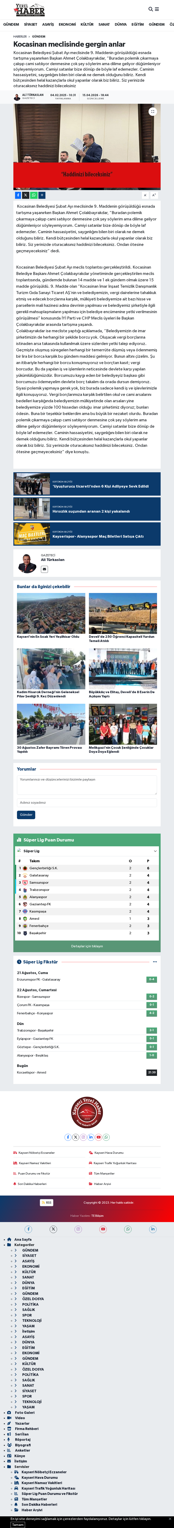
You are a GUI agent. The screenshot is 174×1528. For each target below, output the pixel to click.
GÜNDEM (11, 25)
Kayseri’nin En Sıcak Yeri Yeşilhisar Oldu (48, 636)
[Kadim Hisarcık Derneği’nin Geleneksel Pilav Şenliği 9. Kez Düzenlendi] (51, 669)
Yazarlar (21, 1423)
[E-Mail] (44, 569)
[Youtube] (98, 1137)
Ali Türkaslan (53, 560)
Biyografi (22, 1445)
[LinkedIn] (90, 1137)
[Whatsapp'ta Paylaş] (34, 195)
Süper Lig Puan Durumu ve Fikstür (50, 1494)
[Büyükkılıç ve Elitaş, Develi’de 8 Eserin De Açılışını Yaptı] (123, 669)
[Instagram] (83, 1137)
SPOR (27, 1315)
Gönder (26, 815)
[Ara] (151, 9)
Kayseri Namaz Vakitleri (35, 1163)
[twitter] (53, 1229)
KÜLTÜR (87, 25)
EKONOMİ (67, 25)
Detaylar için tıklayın (87, 946)
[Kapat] (171, 1519)
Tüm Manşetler (104, 1173)
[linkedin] (153, 1229)
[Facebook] (68, 1137)
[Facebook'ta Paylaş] (18, 195)
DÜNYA (121, 25)
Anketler (22, 1450)
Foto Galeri (24, 1412)
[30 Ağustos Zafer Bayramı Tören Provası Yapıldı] (51, 724)
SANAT (104, 25)
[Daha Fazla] (41, 195)
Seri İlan (21, 1434)
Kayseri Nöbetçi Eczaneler (37, 1152)
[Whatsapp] (106, 1137)
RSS (48, 1202)
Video (19, 1418)
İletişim (28, 1331)
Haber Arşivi (102, 1184)
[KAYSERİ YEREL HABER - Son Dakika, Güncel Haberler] (29, 9)
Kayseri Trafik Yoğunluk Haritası (115, 1163)
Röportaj (22, 1439)
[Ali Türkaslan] (27, 563)
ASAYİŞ (48, 25)
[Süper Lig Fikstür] (155, 962)
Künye (19, 1456)
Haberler (20, 36)
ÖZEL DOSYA (33, 1299)
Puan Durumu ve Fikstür (34, 1173)
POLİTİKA (30, 1304)
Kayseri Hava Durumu (109, 1152)
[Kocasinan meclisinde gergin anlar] (87, 147)
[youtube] (103, 1229)
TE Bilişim (97, 1215)
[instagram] (78, 1229)
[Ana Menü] (157, 9)
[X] (75, 1137)
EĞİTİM (138, 25)
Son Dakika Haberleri (32, 1184)
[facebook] (28, 1229)
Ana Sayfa (23, 1239)
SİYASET (30, 25)
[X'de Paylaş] (25, 195)
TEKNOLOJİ (32, 1320)
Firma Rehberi (26, 1429)
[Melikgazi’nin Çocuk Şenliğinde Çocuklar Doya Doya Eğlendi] (123, 724)
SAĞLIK (28, 1310)
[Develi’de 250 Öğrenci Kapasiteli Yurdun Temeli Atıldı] (123, 613)
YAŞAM (28, 1326)
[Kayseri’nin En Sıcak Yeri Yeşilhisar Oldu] (51, 613)
